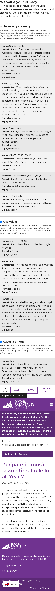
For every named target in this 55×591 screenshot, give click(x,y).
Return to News (15, 454)
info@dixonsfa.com (12, 565)
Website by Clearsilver (41, 588)
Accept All (47, 390)
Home (5, 441)
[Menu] (51, 404)
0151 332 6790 (9, 571)
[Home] (18, 404)
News (13, 441)
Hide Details (5, 390)
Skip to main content (13, 395)
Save (17, 390)
